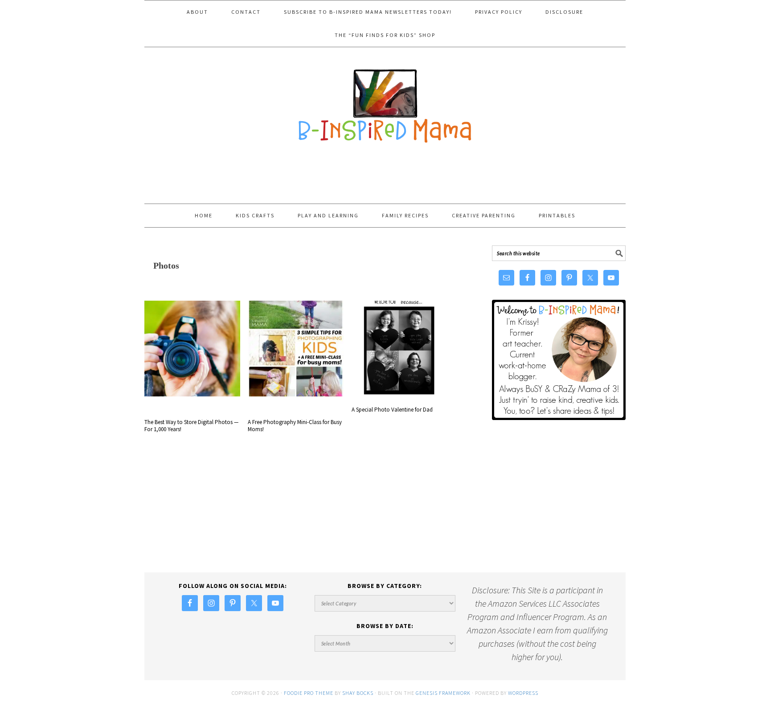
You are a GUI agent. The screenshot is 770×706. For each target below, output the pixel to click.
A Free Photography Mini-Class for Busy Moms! (295, 425)
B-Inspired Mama (385, 101)
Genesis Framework (443, 693)
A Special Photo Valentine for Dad (392, 409)
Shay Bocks (357, 693)
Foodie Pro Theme (308, 693)
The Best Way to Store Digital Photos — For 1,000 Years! (191, 425)
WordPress (523, 693)
